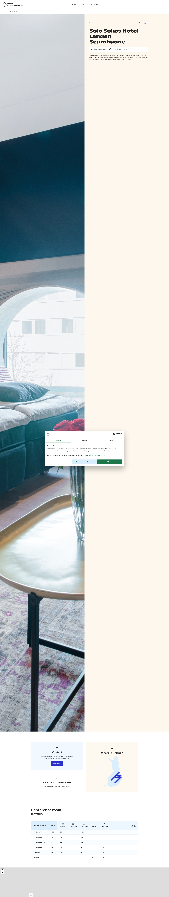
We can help (94, 4)
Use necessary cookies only (84, 462)
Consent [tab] (58, 440)
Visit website (57, 763)
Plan (83, 4)
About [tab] (111, 440)
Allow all (109, 462)
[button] (2, 870)
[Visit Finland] (13, 4)
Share (141, 23)
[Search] (164, 4)
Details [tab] (84, 440)
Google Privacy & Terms (97, 455)
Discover (73, 4)
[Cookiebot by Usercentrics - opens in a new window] (114, 434)
